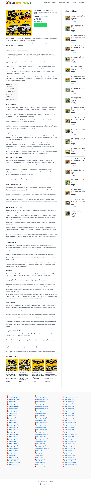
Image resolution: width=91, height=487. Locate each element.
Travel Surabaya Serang (69, 446)
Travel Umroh (81, 2)
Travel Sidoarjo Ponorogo (41, 436)
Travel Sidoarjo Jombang (41, 417)
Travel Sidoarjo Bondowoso (42, 408)
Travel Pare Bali (39, 450)
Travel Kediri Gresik (12, 411)
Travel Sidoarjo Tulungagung (42, 448)
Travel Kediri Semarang (13, 450)
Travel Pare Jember (40, 453)
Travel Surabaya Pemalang (69, 438)
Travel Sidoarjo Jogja (40, 415)
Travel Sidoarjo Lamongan (41, 420)
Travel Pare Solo (39, 464)
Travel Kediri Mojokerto (13, 434)
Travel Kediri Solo (12, 455)
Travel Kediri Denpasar (13, 410)
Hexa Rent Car (9, 86)
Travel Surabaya (46, 2)
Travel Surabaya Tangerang (70, 459)
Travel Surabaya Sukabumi (69, 453)
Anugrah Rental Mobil (10, 99)
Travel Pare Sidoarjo (40, 462)
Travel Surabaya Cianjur (69, 408)
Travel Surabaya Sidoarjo (69, 448)
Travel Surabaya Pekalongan (70, 436)
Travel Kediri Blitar (12, 403)
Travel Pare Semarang (41, 460)
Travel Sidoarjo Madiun (41, 424)
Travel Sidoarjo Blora (40, 404)
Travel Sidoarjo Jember (41, 413)
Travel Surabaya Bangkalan (70, 396)
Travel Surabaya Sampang (69, 445)
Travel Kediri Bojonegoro (13, 406)
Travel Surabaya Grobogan (69, 420)
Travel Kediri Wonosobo (13, 464)
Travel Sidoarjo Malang (41, 427)
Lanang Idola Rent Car (10, 91)
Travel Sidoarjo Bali (40, 396)
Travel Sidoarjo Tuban (41, 446)
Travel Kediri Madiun (13, 427)
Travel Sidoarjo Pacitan (41, 432)
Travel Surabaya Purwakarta (70, 441)
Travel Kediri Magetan (13, 431)
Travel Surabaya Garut (68, 417)
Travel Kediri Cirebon (13, 408)
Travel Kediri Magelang (13, 429)
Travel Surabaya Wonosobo (70, 466)
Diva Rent (8, 96)
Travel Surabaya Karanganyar (70, 424)
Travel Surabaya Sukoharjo (69, 455)
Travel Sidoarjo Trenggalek (42, 445)
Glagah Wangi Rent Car (10, 93)
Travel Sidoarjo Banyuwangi (42, 399)
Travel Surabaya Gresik (69, 418)
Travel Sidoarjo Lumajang (41, 422)
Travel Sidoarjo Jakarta (41, 411)
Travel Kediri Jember (12, 413)
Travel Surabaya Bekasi (69, 401)
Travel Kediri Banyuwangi (14, 399)
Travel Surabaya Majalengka (70, 432)
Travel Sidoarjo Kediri (41, 418)
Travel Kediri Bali (12, 396)
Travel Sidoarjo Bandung (41, 397)
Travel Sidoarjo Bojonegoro (42, 406)
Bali (68, 2)
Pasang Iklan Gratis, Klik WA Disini (45, 483)
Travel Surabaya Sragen (69, 450)
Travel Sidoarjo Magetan (41, 425)
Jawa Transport (9, 97)
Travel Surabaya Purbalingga (70, 439)
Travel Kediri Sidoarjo (13, 452)
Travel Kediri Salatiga (13, 448)
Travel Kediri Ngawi (12, 436)
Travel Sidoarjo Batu (40, 401)
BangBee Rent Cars (10, 88)
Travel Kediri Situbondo (13, 453)
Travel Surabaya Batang (69, 399)
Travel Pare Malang (40, 459)
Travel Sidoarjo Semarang (41, 439)
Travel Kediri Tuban (12, 460)
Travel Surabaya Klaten (69, 431)
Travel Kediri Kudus (12, 422)
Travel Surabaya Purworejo (69, 443)
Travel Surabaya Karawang (69, 425)
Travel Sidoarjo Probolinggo (42, 438)
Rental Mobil (73, 2)
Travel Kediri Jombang (13, 418)
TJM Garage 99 (9, 94)
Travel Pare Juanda (40, 457)
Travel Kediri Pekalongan (13, 443)
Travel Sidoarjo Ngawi (41, 431)
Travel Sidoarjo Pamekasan (42, 434)
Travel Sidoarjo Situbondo (41, 441)
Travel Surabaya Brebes (69, 404)
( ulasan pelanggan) (44, 16)
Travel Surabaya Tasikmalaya (70, 462)
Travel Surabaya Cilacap (69, 410)
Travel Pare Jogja (40, 455)
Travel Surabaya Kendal (69, 429)
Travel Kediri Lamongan (13, 424)
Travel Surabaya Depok (69, 415)
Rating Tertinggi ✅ (38, 21)
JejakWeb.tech (48, 484)
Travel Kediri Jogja (12, 417)
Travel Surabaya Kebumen (69, 427)
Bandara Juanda (61, 2)
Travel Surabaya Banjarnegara (70, 397)
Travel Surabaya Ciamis (69, 406)
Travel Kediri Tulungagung (14, 462)
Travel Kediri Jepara (12, 415)
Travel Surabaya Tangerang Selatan (71, 460)
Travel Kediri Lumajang (13, 425)
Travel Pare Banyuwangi (41, 452)
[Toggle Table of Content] (15, 85)
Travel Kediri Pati (12, 441)
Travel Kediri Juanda (12, 420)
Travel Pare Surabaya (40, 466)
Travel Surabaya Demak (69, 413)
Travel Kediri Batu (12, 401)
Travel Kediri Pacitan (12, 438)
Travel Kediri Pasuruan (13, 439)
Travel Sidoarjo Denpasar (41, 410)
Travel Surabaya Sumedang (70, 457)
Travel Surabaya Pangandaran (70, 434)
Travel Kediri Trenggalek (13, 459)
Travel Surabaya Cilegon (69, 411)
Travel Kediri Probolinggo (14, 446)
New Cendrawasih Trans (10, 89)
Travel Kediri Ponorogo (13, 445)
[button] (29, 12)
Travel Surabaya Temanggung (70, 464)
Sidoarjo (54, 2)
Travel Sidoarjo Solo (40, 443)
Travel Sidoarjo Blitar (40, 403)
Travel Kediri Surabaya (13, 457)
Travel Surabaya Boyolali (69, 403)
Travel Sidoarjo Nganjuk (41, 429)
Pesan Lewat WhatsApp (40, 25)
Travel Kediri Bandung (13, 397)
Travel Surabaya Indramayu (70, 422)
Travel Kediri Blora (12, 404)
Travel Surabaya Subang (69, 452)
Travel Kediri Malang (13, 432)
